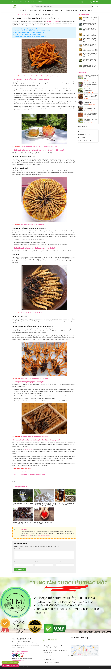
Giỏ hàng (90, 1)
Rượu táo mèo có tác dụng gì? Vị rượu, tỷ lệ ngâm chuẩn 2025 (90, 49)
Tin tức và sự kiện (22, 14)
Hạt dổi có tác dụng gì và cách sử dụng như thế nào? (28, 34)
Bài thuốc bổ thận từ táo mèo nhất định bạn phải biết (34, 436)
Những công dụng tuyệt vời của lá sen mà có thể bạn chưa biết (30, 36)
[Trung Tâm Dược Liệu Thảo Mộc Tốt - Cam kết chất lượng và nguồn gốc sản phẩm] (20, 6)
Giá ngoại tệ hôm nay (84, 134)
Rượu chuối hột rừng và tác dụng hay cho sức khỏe (27, 29)
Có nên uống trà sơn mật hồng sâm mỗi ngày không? (35, 378)
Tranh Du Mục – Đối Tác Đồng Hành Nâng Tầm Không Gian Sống (90, 19)
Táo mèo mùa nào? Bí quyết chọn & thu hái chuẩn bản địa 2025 (90, 61)
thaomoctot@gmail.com (44, 535)
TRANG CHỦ (22, 10)
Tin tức (84, 1)
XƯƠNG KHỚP (59, 10)
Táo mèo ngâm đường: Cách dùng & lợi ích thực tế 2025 (90, 34)
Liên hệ (80, 1)
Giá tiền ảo (82, 137)
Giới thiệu (75, 1)
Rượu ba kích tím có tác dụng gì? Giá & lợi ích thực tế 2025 (29, 32)
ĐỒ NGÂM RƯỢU (32, 10)
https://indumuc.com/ (22, 651)
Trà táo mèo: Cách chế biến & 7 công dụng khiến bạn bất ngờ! (90, 55)
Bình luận (17, 549)
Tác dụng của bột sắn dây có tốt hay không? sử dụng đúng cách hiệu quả (33, 30)
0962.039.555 (27, 535)
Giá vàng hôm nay (84, 131)
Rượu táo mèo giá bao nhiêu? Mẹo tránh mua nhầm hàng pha (90, 40)
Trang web (58, 562)
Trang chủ (14, 14)
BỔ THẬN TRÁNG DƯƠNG (46, 10)
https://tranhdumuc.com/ (18, 653)
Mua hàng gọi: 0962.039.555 (10, 665)
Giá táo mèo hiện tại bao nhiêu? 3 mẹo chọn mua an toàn (89, 29)
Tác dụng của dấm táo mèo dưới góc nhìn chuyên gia (89, 45)
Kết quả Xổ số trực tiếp (86, 141)
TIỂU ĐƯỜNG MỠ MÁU (71, 10)
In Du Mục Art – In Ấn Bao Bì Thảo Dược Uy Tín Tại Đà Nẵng (90, 24)
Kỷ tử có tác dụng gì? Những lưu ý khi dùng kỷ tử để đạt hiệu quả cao (39, 146)
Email (37, 562)
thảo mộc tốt (25, 667)
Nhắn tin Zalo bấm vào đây (10, 662)
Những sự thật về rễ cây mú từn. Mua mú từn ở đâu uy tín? (29, 472)
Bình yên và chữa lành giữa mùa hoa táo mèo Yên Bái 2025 (89, 67)
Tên (15, 562)
